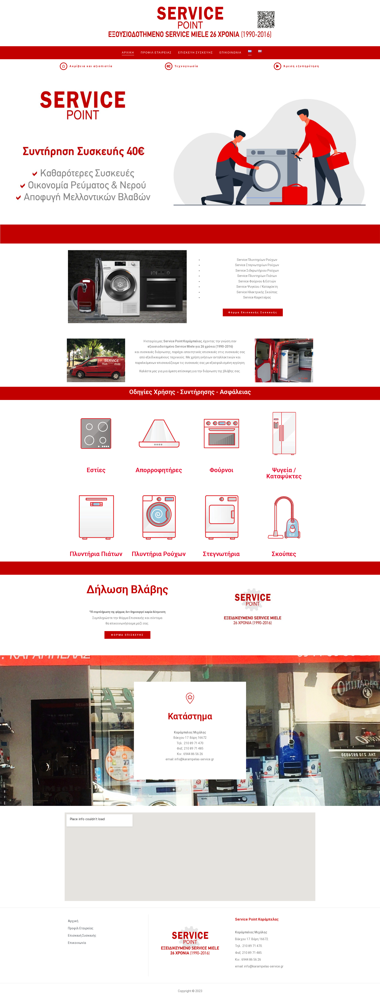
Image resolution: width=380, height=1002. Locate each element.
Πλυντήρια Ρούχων (159, 554)
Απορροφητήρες (158, 470)
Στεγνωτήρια (221, 554)
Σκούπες (284, 554)
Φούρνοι (221, 470)
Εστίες (96, 470)
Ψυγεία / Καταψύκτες (284, 473)
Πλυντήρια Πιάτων (96, 554)
